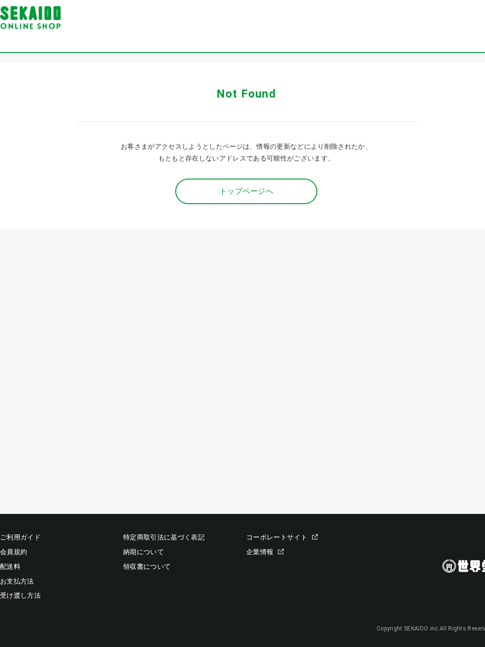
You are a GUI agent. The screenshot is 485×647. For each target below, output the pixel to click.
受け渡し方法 (20, 595)
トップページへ (246, 191)
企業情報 (259, 552)
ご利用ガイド (20, 537)
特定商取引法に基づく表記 (164, 537)
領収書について (147, 566)
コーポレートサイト (276, 537)
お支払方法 (17, 581)
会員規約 (13, 552)
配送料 (10, 566)
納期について (143, 552)
